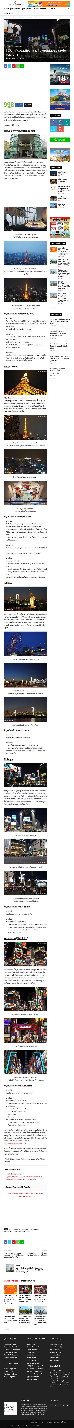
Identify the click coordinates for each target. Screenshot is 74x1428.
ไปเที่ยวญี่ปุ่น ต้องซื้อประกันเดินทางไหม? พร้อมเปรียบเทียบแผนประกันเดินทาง (40, 1321)
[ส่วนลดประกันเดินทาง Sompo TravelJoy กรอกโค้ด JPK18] (60, 84)
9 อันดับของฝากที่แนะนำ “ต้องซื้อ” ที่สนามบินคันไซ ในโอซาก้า (37, 1254)
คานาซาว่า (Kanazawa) (34, 1371)
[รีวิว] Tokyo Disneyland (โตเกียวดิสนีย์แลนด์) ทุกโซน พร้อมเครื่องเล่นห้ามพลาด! (63, 297)
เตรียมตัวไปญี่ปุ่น (55, 1349)
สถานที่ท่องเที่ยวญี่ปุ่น (34, 1229)
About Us (51, 9)
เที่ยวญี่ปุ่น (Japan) (61, 205)
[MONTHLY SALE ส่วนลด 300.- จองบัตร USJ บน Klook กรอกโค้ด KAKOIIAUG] (60, 109)
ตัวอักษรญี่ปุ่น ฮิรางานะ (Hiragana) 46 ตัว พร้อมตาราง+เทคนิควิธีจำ (58, 333)
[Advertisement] (25, 83)
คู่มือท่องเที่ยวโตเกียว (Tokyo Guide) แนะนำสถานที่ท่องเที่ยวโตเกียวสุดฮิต (24, 1176)
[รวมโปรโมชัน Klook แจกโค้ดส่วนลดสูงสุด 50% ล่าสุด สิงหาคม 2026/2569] (10, 1289)
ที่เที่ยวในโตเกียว (16, 1229)
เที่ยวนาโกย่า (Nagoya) (11, 1355)
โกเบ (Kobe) (31, 1355)
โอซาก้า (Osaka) (32, 1349)
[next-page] (7, 1328)
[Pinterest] (14, 66)
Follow (60, 120)
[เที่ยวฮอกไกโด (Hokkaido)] (53, 181)
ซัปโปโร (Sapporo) (33, 1347)
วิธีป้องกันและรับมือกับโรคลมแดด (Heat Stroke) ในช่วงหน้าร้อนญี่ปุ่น (25, 1320)
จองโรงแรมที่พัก (55, 1355)
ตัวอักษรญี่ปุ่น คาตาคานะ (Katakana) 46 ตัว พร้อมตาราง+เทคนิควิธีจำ (58, 371)
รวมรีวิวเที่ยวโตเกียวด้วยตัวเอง (14, 1174)
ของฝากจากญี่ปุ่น (55, 1360)
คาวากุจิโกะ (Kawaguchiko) (35, 1366)
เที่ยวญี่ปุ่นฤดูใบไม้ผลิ (10, 1368)
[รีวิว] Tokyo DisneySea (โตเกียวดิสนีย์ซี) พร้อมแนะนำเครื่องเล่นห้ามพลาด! (64, 285)
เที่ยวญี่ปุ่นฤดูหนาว (9, 1377)
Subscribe (60, 126)
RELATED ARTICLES (11, 1281)
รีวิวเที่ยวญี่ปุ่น (25, 1229)
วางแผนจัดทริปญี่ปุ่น (56, 1347)
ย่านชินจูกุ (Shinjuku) (62, 198)
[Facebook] (5, 66)
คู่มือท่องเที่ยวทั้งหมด (10, 1357)
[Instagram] (55, 1405)
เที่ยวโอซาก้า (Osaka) (10, 1352)
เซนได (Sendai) (32, 1360)
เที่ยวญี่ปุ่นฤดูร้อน (9, 1371)
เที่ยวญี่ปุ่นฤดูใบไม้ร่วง (10, 1374)
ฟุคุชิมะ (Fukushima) (33, 1376)
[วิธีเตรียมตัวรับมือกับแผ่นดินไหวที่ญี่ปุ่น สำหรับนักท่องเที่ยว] (10, 1310)
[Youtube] (67, 1405)
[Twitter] (9, 66)
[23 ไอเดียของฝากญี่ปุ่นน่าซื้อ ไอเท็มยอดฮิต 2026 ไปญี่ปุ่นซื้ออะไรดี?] (40, 1289)
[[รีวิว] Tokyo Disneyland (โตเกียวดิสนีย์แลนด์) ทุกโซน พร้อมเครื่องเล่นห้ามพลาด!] (53, 295)
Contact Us (9, 13)
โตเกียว (28, 1231)
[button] (68, 9)
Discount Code (40, 9)
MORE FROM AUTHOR (27, 1281)
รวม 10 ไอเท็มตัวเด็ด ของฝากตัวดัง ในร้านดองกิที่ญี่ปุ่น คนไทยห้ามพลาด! (25, 1298)
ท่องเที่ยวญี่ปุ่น (11, 17)
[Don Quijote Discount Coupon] (60, 237)
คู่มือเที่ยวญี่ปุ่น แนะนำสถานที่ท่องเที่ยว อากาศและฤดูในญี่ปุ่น (21, 1179)
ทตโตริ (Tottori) (32, 1379)
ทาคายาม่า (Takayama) (34, 1374)
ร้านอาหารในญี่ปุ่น (55, 1357)
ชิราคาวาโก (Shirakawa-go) (36, 1368)
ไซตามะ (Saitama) (33, 1363)
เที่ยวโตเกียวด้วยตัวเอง (20, 1231)
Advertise (49, 1422)
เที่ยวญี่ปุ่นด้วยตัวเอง (8, 1231)
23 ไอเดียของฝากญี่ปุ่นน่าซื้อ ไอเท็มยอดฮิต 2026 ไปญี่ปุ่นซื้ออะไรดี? (40, 1298)
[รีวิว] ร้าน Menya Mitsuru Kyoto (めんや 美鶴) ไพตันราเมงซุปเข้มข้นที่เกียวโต (14, 1255)
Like (53, 120)
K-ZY (9, 58)
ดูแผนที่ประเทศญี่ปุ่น (56, 1344)
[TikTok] (59, 1405)
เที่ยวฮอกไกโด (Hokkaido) (62, 180)
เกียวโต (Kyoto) (32, 1352)
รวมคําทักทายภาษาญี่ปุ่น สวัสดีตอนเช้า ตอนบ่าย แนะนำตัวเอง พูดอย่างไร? (59, 358)
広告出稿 (56, 1422)
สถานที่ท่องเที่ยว (18, 46)
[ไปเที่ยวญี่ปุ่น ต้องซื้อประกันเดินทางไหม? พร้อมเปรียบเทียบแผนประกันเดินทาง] (40, 1310)
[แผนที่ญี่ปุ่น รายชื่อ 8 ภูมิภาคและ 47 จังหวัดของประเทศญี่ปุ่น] (53, 188)
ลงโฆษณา (63, 1422)
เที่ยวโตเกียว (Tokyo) (62, 173)
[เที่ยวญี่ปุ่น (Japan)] (53, 205)
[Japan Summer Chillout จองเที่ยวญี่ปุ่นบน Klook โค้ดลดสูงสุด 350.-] (60, 155)
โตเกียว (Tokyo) (32, 1344)
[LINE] (22, 66)
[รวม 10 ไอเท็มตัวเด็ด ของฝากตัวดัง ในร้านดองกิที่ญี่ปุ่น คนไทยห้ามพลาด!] (25, 1289)
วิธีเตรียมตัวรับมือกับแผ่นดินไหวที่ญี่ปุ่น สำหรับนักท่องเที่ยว (10, 1320)
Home (6, 9)
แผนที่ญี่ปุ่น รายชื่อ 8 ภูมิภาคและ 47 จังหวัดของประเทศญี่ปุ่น (64, 189)
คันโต (10, 1229)
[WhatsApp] (18, 66)
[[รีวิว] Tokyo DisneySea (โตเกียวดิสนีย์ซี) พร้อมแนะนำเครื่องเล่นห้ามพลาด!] (53, 283)
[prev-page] (5, 1328)
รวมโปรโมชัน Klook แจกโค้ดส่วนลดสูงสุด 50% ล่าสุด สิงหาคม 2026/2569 (10, 1299)
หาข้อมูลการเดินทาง (56, 1352)
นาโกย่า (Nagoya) (32, 1357)
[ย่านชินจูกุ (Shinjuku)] (53, 198)
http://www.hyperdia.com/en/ (13, 1143)
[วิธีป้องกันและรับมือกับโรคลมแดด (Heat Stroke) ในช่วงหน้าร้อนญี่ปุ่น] (25, 1310)
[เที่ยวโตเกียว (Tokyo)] (53, 173)
